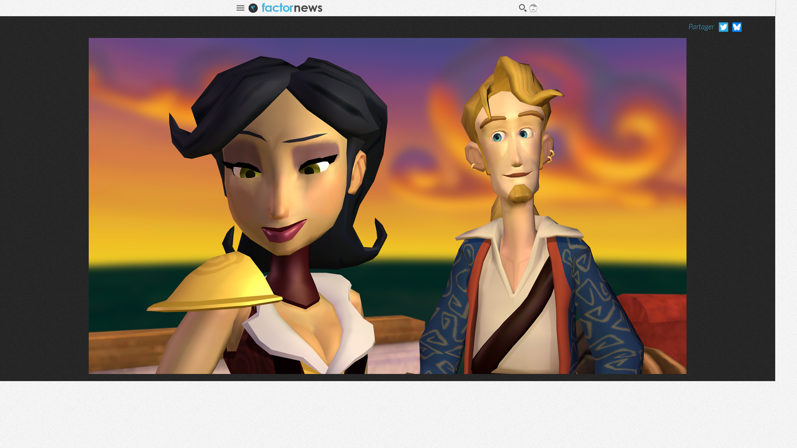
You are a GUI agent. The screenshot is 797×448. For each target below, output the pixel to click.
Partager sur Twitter (723, 27)
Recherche (523, 8)
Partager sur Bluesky (737, 27)
